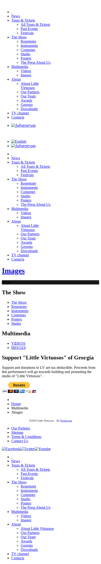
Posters (16, 319)
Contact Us (19, 441)
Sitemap (17, 432)
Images (13, 270)
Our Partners (20, 428)
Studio (16, 323)
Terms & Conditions (26, 437)
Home (15, 404)
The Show (19, 302)
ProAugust (66, 420)
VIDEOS (18, 343)
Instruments (19, 311)
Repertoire (19, 307)
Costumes (18, 315)
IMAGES (18, 348)
